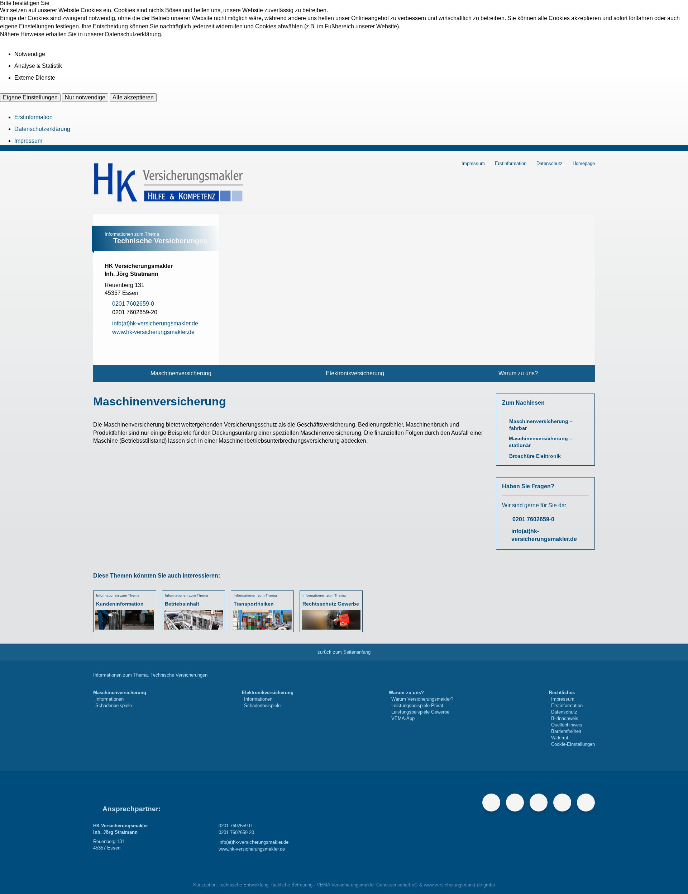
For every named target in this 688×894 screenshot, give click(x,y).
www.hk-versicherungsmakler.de (252, 849)
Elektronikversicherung (355, 373)
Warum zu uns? (518, 373)
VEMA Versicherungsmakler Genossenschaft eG (367, 885)
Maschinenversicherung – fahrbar (541, 425)
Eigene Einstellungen (30, 97)
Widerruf (559, 737)
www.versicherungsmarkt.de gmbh (459, 885)
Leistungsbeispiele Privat (417, 705)
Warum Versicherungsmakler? (422, 699)
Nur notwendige (85, 97)
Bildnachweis (564, 718)
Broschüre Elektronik (535, 456)
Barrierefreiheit (566, 731)
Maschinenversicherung (180, 373)
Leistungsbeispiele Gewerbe (420, 712)
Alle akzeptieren (133, 97)
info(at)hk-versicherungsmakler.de (544, 535)
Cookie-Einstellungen (573, 744)
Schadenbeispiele (113, 705)
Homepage (584, 163)
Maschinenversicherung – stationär (540, 442)
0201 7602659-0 (533, 519)
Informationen (109, 699)
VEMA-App (403, 718)
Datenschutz (549, 163)
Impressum (28, 141)
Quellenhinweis (566, 725)
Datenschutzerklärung (42, 129)
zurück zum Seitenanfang (344, 652)
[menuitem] (180, 373)
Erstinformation (33, 117)
